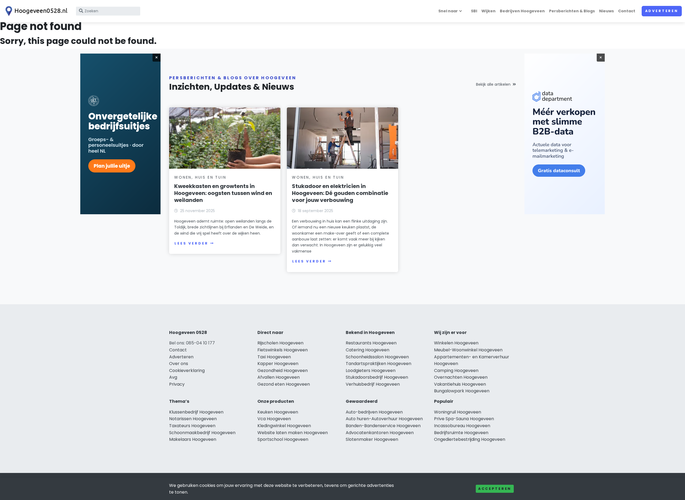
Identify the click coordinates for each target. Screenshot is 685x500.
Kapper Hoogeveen (277, 363)
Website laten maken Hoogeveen (292, 433)
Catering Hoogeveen (367, 350)
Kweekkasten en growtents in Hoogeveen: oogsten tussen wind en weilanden (223, 193)
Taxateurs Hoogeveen (192, 426)
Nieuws (606, 11)
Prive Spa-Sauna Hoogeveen (464, 419)
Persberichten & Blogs (572, 11)
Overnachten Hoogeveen (461, 377)
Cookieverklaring (187, 370)
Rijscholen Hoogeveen (280, 343)
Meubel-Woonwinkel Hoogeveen (468, 350)
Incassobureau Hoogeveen (462, 426)
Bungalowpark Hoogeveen (461, 391)
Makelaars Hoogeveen (192, 439)
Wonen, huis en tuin (200, 177)
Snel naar (448, 11)
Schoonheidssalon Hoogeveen (377, 357)
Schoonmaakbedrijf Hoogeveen (202, 433)
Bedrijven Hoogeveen (522, 11)
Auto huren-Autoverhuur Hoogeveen (384, 419)
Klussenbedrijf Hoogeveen (196, 412)
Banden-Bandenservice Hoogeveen (383, 426)
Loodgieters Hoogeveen (370, 370)
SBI (474, 11)
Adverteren (661, 11)
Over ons (178, 363)
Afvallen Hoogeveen (278, 377)
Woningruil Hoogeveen (457, 412)
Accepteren (494, 488)
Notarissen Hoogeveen (193, 419)
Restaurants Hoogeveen (371, 343)
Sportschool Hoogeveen (282, 439)
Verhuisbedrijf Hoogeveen (373, 384)
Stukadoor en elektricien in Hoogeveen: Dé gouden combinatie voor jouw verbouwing (340, 193)
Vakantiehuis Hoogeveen (460, 384)
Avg (173, 377)
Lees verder (191, 243)
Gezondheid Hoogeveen (282, 370)
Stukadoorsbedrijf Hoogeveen (377, 377)
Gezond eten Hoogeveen (283, 384)
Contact (626, 11)
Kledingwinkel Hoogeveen (284, 426)
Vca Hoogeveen (274, 419)
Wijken (488, 11)
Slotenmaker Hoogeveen (372, 439)
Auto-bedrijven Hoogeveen (374, 412)
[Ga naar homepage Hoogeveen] (35, 11)
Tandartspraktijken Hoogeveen (378, 363)
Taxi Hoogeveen (274, 357)
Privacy (177, 384)
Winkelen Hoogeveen (456, 343)
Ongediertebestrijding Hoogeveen (469, 439)
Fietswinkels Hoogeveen (282, 350)
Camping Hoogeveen (456, 370)
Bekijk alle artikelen (493, 84)
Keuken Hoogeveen (277, 412)
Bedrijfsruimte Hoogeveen (461, 433)
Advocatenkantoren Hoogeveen (380, 433)
